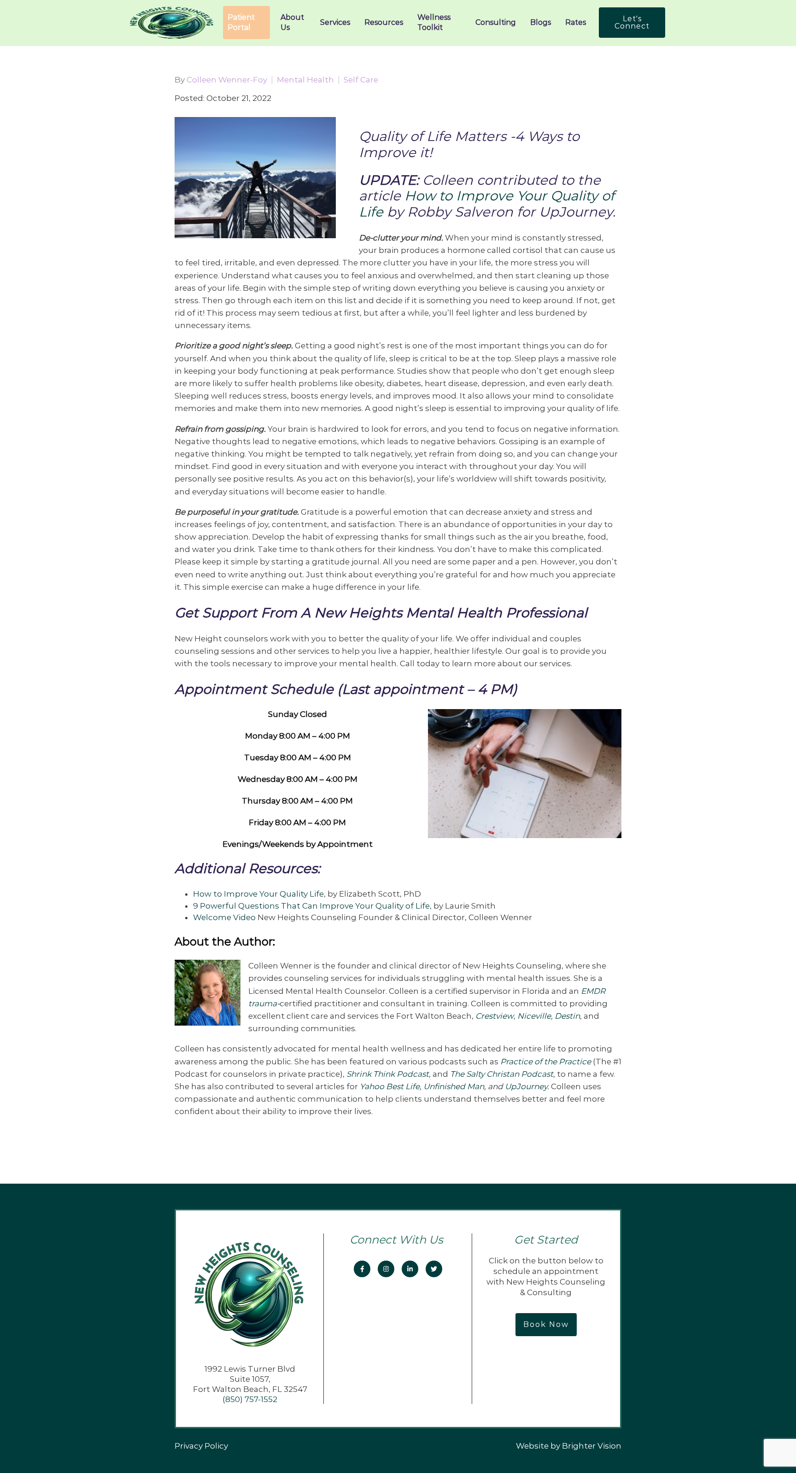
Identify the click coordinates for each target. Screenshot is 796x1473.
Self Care (361, 80)
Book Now (546, 1324)
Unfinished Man (453, 1086)
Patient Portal (241, 22)
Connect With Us (398, 1239)
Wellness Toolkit (434, 22)
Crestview (494, 1016)
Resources (383, 22)
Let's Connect (632, 22)
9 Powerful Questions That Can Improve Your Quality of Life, (312, 905)
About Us (292, 22)
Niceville (534, 1016)
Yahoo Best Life (390, 1086)
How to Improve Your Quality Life (258, 893)
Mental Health (305, 80)
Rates (575, 22)
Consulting (495, 22)
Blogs (540, 22)
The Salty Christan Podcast (501, 1074)
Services (335, 22)
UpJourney (526, 1086)
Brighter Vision (591, 1445)
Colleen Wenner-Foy (227, 80)
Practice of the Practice (545, 1061)
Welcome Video (224, 917)
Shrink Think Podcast (387, 1074)
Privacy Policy (201, 1445)
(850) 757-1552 (249, 1399)
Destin (567, 1016)
